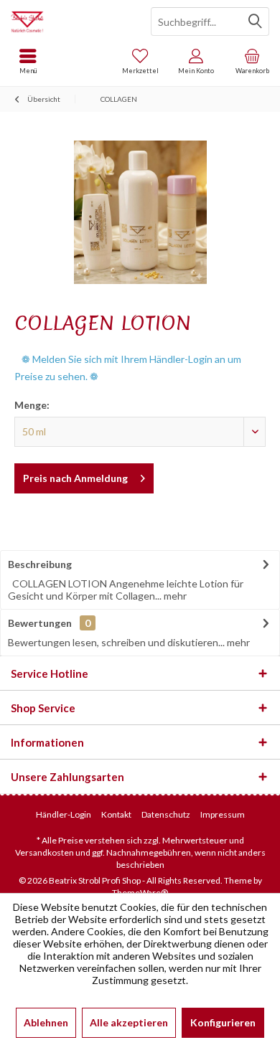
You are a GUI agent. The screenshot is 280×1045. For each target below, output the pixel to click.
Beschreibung (40, 564)
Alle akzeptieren (129, 1022)
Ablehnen (46, 1022)
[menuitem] (252, 61)
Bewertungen (40, 623)
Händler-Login (63, 814)
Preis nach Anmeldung (75, 478)
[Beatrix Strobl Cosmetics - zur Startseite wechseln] (70, 21)
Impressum (222, 814)
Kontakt (116, 814)
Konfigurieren (223, 1022)
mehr (174, 596)
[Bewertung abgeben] (140, 341)
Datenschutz (165, 814)
